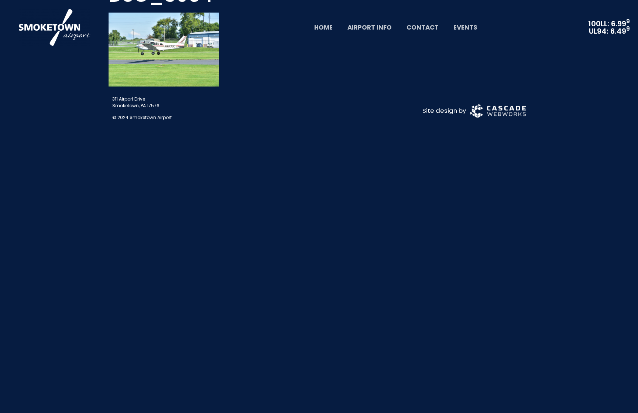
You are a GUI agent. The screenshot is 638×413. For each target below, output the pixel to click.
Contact (423, 27)
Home (323, 27)
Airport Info (369, 27)
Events (465, 27)
